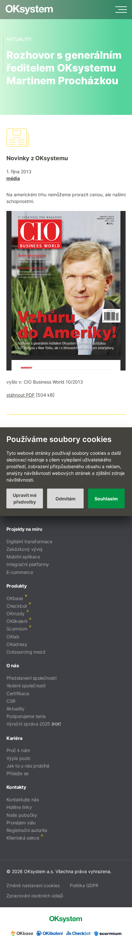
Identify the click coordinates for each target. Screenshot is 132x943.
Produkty (16, 585)
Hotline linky (19, 807)
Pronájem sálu (21, 822)
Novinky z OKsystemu (37, 158)
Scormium (16, 629)
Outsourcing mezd (25, 652)
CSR (10, 701)
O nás (12, 665)
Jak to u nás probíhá (27, 765)
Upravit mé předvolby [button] (25, 498)
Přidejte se (17, 773)
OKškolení (16, 621)
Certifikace (17, 693)
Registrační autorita (26, 830)
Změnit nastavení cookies (33, 885)
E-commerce (19, 572)
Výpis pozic (18, 758)
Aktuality (15, 708)
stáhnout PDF (20, 395)
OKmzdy (15, 613)
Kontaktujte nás (22, 799)
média (13, 178)
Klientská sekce (22, 838)
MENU (121, 10)
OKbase (14, 598)
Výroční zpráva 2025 (28, 724)
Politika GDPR (84, 885)
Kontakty (16, 787)
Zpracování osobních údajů (34, 895)
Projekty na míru (24, 529)
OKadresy (16, 644)
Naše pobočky (21, 815)
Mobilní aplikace (23, 556)
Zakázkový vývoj (24, 549)
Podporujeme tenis (25, 716)
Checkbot (16, 606)
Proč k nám (18, 750)
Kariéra (14, 738)
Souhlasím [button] (106, 498)
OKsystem (29, 9)
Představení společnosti (31, 678)
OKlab (12, 636)
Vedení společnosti (25, 685)
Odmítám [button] (65, 498)
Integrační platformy (27, 564)
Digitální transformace (29, 541)
